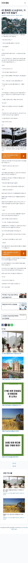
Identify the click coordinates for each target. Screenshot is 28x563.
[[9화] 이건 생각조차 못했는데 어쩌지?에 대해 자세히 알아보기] (14, 505)
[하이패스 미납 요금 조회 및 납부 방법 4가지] (14, 296)
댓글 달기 (4, 15)
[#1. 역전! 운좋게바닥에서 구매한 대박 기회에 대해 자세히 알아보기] (14, 482)
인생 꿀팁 (5, 3)
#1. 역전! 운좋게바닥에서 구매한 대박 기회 (13, 490)
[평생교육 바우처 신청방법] (14, 306)
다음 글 (14, 466)
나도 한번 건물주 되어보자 (13, 493)
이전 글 (14, 463)
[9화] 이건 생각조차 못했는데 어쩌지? (13, 515)
